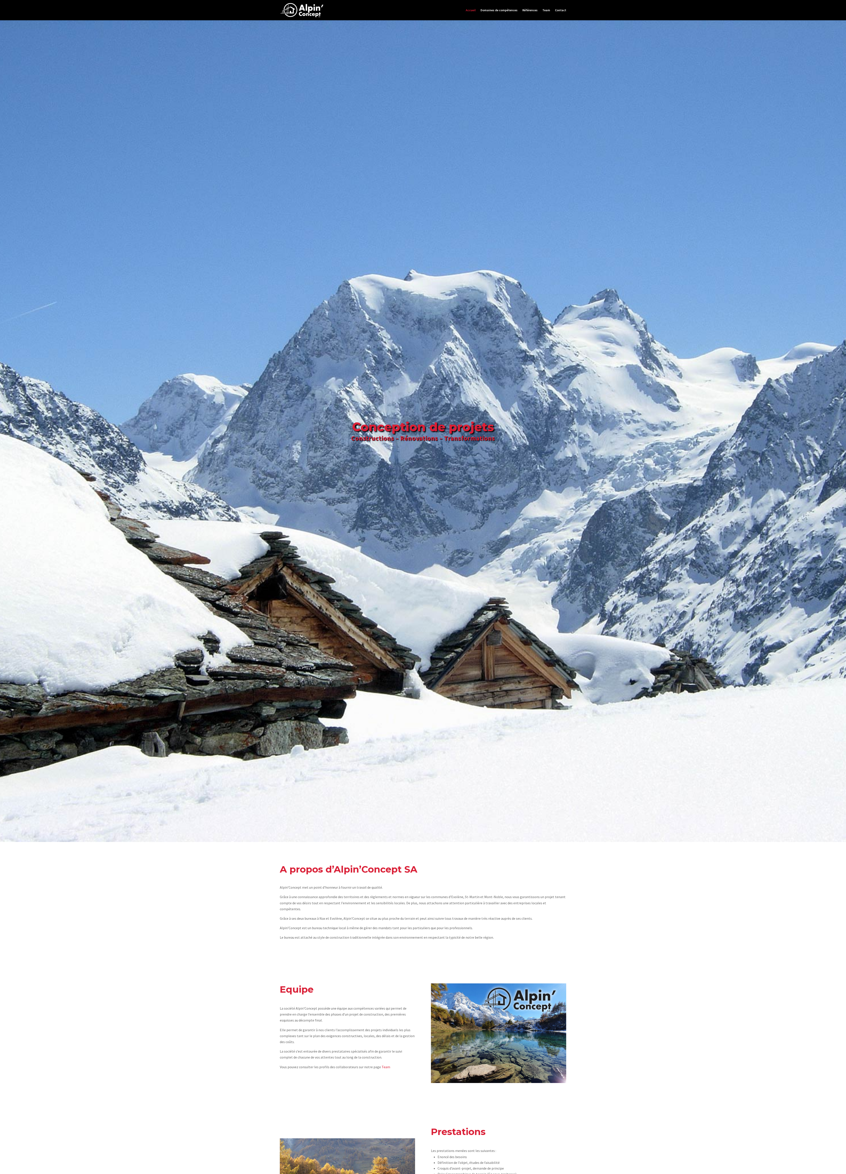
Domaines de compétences (499, 10)
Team (546, 10)
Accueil (471, 10)
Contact (560, 10)
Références (530, 10)
